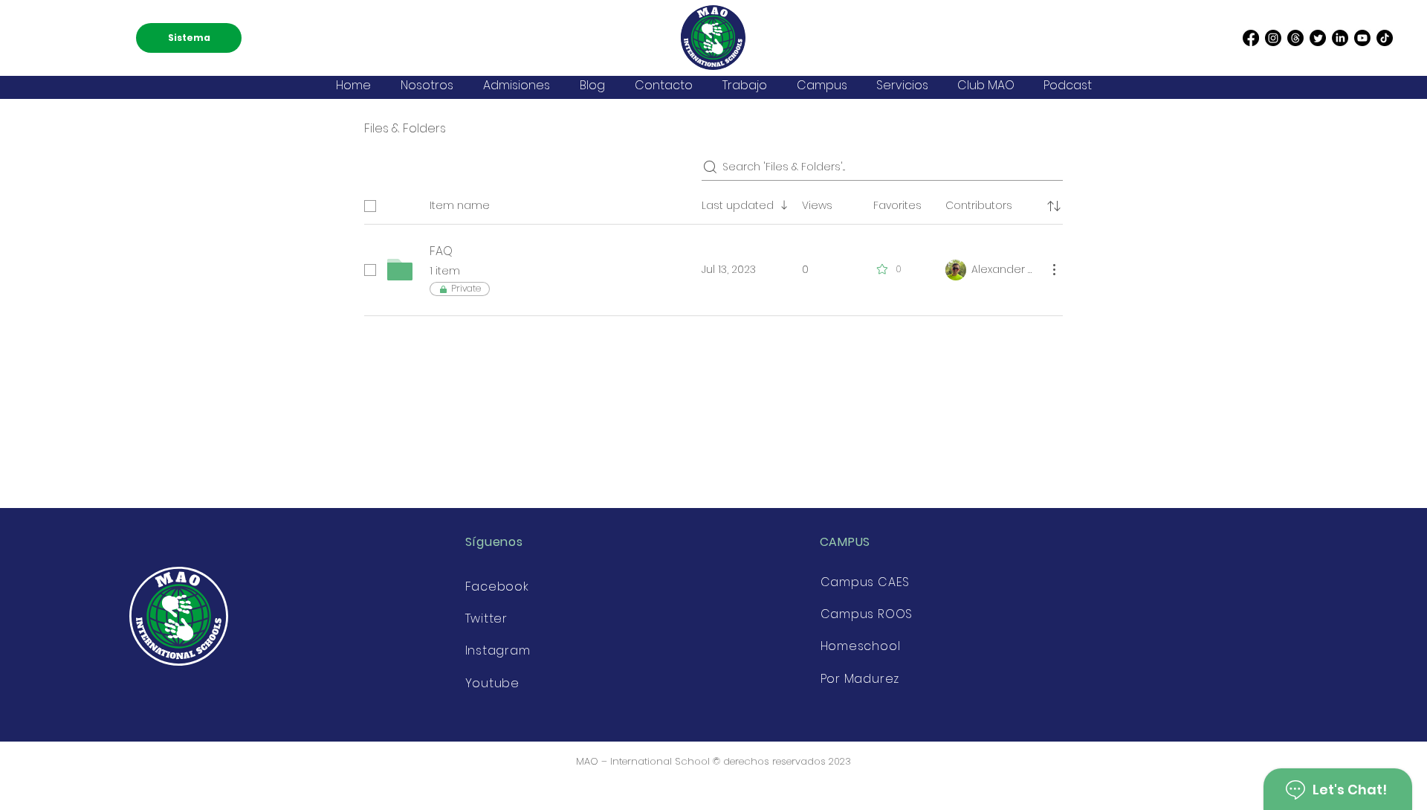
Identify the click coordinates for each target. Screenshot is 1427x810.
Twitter (486, 618)
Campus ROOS (867, 614)
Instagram (498, 650)
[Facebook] (1251, 38)
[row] (713, 203)
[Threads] (1295, 38)
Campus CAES (865, 582)
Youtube (492, 683)
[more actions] (1054, 269)
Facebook (497, 586)
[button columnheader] (1054, 206)
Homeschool (861, 646)
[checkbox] (370, 206)
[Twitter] (1318, 38)
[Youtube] (1362, 38)
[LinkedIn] (1340, 38)
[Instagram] (1273, 38)
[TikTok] (1384, 38)
